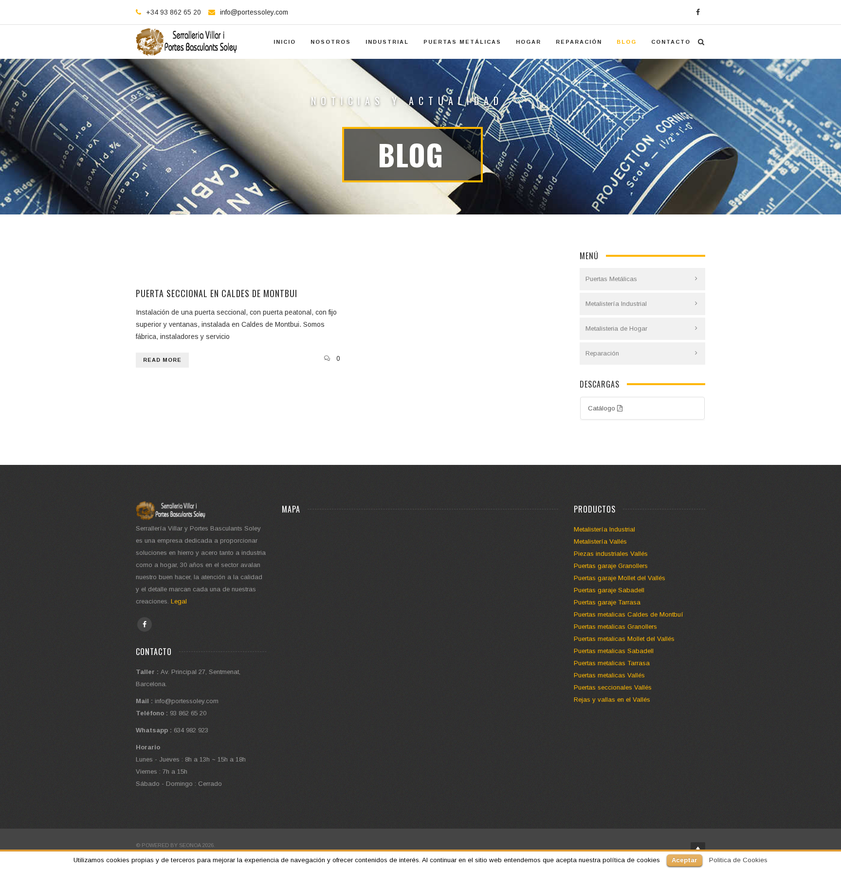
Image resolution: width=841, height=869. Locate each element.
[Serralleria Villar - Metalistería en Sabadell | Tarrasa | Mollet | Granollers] (187, 42)
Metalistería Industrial (616, 303)
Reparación (602, 353)
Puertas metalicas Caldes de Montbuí (628, 614)
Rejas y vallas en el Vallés (612, 699)
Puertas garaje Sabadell (609, 590)
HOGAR (528, 42)
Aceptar (684, 860)
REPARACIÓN (579, 42)
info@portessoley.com (254, 12)
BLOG (627, 42)
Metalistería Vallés (600, 541)
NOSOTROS (331, 42)
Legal (179, 601)
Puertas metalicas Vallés (609, 675)
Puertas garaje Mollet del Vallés (619, 578)
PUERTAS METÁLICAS (462, 42)
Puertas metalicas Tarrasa (612, 663)
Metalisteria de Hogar (616, 328)
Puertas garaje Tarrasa (607, 602)
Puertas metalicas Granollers (615, 626)
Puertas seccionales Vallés (613, 687)
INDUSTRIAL (387, 42)
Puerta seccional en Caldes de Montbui (216, 293)
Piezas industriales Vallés (611, 553)
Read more (162, 360)
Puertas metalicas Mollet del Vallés (624, 638)
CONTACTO (671, 42)
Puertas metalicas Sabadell (614, 651)
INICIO (285, 42)
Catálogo (602, 408)
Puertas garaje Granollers (611, 565)
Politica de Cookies (738, 860)
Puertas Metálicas (611, 279)
